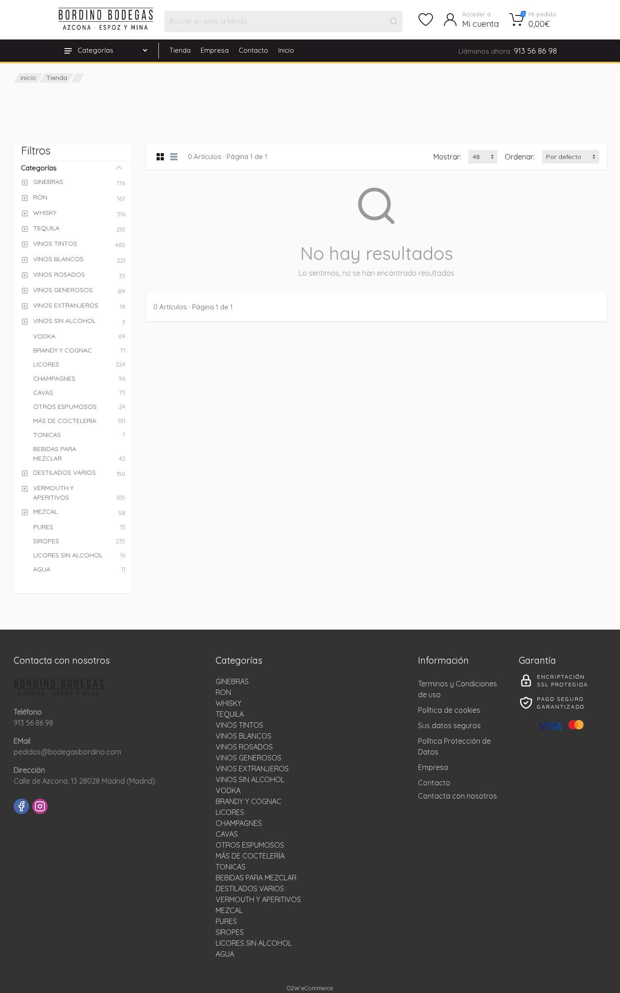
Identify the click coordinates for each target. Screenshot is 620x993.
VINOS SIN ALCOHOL (250, 779)
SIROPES (230, 932)
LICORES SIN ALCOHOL (254, 943)
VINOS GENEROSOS (248, 757)
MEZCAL (229, 910)
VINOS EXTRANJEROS (252, 768)
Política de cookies (449, 710)
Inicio (286, 50)
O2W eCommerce (310, 988)
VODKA (228, 790)
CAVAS (227, 834)
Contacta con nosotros (457, 795)
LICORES (230, 812)
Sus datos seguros (449, 725)
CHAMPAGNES (239, 823)
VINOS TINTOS (239, 725)
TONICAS (231, 866)
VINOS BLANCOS (243, 735)
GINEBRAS (232, 681)
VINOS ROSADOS (244, 746)
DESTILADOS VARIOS (250, 888)
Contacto (253, 50)
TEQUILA (230, 714)
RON (223, 692)
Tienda (180, 50)
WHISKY (228, 703)
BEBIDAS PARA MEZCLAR (256, 877)
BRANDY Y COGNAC (248, 801)
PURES (226, 921)
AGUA (225, 953)
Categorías (39, 168)
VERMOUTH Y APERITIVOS (258, 899)
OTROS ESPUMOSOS (250, 844)
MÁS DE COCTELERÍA (250, 855)
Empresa (215, 50)
